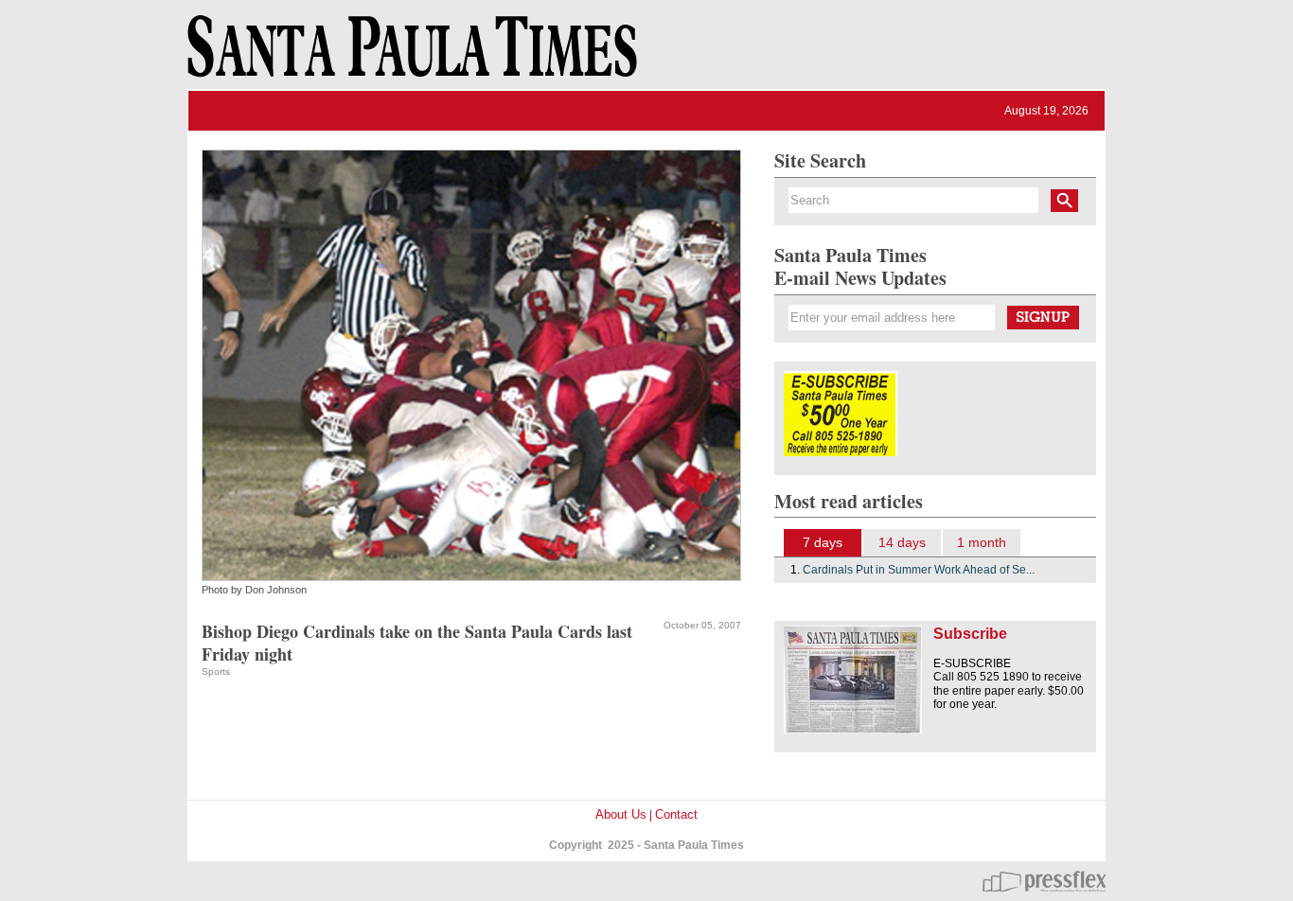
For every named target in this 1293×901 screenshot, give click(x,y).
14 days (902, 542)
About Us (620, 814)
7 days (822, 542)
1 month (981, 542)
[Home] (408, 54)
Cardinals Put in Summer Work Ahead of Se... (919, 569)
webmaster (1044, 881)
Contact (676, 814)
